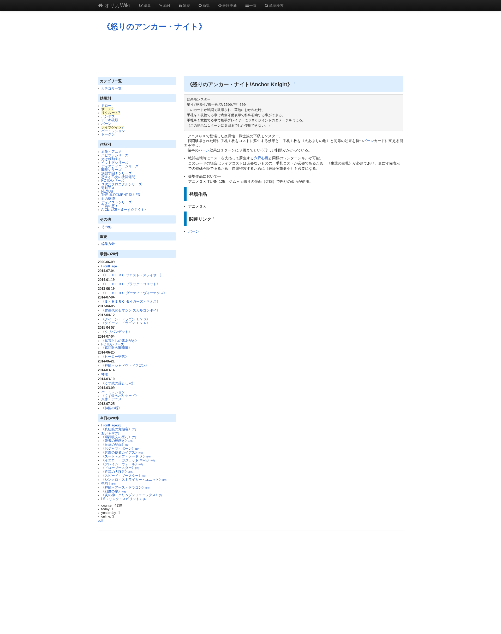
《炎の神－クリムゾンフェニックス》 (131, 495)
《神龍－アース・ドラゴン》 (125, 487)
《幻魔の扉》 (113, 491)
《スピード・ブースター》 (123, 476)
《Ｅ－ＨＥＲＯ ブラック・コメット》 (130, 284)
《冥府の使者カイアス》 (122, 452)
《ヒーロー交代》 (114, 357)
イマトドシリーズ (114, 163)
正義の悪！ (109, 206)
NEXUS (107, 191)
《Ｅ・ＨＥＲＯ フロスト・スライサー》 (132, 275)
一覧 (253, 5)
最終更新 (229, 5)
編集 (147, 5)
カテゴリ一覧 (111, 88)
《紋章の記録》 (115, 445)
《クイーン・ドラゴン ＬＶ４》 (125, 323)
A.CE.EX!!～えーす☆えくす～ (124, 210)
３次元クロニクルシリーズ (121, 184)
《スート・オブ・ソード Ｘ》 (126, 456)
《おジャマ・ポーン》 (120, 448)
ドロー (106, 106)
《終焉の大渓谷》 (117, 472)
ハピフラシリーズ (114, 155)
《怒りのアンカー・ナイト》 (154, 26)
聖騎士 (108, 483)
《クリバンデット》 (116, 332)
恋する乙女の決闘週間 (118, 177)
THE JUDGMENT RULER (120, 195)
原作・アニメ (111, 152)
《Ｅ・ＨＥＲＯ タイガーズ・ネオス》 (130, 301)
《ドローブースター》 (120, 468)
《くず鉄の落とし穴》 (118, 383)
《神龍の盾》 (111, 408)
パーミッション (113, 131)
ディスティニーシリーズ (120, 166)
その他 (106, 227)
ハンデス (108, 116)
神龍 (104, 374)
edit (100, 521)
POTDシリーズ (112, 181)
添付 (166, 5)
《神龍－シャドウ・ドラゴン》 (125, 365)
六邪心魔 (261, 158)
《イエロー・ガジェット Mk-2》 (128, 460)
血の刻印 (108, 199)
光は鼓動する (111, 159)
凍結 (186, 5)
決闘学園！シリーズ (116, 173)
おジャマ (110, 433)
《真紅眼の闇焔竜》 (116, 348)
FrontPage (109, 266)
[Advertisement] (250, 49)
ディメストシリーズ (116, 202)
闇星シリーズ (111, 170)
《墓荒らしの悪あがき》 (120, 341)
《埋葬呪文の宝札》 (118, 437)
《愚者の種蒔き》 (117, 441)
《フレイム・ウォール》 (122, 464)
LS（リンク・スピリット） (123, 499)
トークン (108, 134)
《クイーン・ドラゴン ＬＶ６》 (125, 319)
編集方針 (108, 244)
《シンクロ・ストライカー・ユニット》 (133, 480)
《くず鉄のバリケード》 (120, 396)
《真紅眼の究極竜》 (118, 429)
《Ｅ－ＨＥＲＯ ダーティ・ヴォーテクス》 (134, 293)
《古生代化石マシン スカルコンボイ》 (130, 310)
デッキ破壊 (109, 120)
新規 (206, 5)
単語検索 (276, 5)
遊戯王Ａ (108, 188)
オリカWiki (116, 5)
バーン (106, 124)
